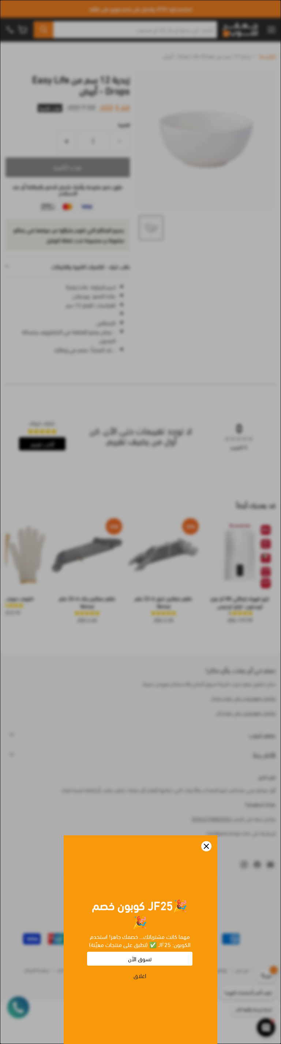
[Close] (206, 846)
